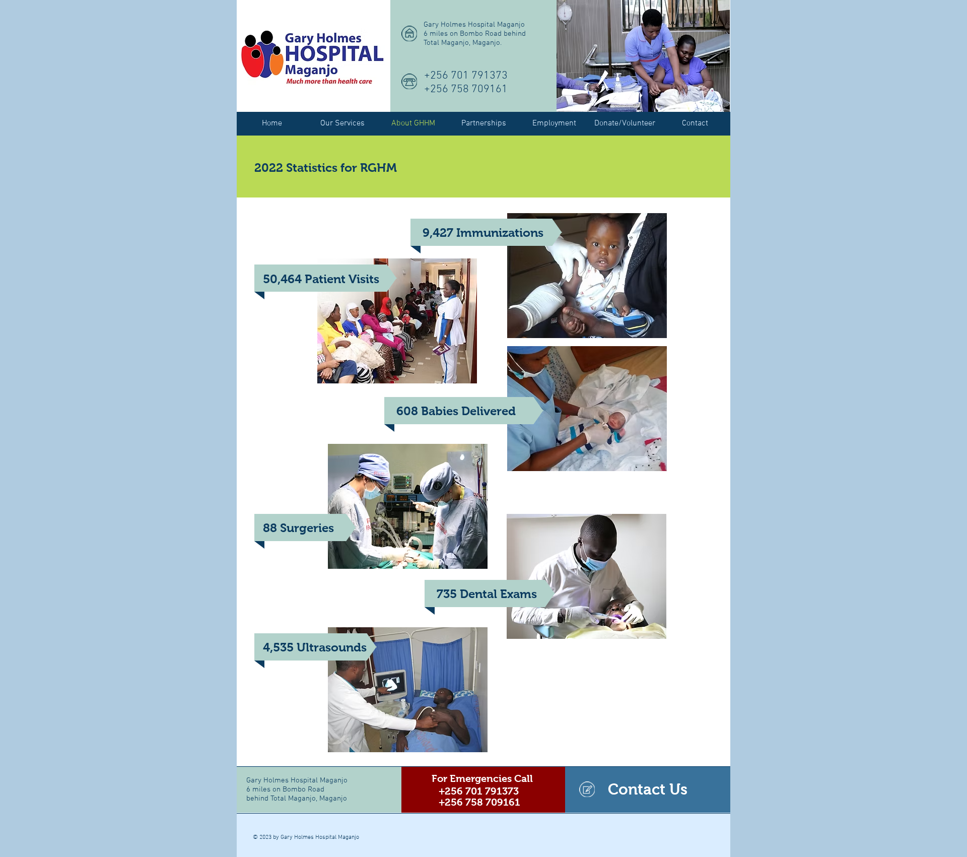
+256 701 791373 (466, 76)
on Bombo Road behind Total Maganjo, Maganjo (296, 794)
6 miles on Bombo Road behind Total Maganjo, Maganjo (475, 38)
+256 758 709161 (466, 89)
